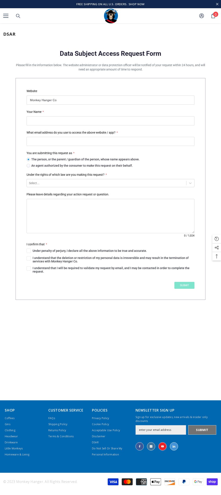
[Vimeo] (174, 446)
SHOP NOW (137, 4)
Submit (202, 430)
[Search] (18, 16)
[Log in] (201, 16)
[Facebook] (140, 446)
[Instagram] (151, 446)
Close (217, 4)
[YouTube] (162, 446)
